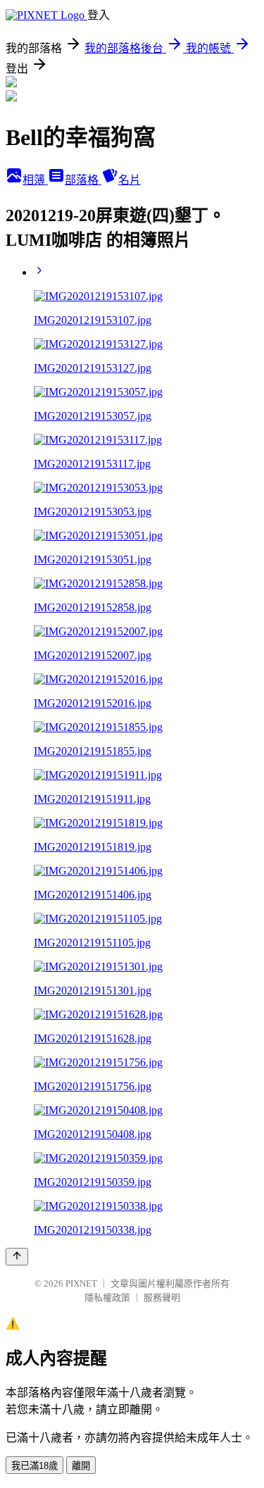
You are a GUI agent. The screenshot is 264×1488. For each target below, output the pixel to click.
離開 (81, 1466)
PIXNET (81, 1283)
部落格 (83, 180)
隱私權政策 (107, 1297)
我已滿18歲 (34, 1466)
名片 (129, 180)
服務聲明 (162, 1297)
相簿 (35, 180)
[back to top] (17, 1256)
